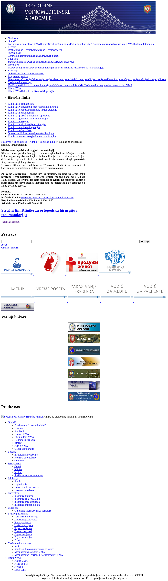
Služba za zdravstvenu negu (44, 55)
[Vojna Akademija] (84, 377)
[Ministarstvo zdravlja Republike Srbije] (84, 365)
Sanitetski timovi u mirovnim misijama (33, 85)
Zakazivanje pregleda (43, 79)
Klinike (18, 55)
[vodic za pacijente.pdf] (150, 301)
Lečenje (12, 47)
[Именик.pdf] (17, 301)
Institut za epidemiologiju (40, 67)
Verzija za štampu (10, 221)
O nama (44, 44)
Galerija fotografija (144, 44)
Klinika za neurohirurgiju (21, 112)
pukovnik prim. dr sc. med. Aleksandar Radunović (47, 197)
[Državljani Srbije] (84, 301)
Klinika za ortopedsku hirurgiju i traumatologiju (32, 109)
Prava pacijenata (62, 79)
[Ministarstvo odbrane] (84, 330)
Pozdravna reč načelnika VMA (24, 44)
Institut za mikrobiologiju (91, 67)
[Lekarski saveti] (17, 309)
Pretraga (145, 241)
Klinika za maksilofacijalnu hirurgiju (27, 124)
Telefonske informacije (20, 79)
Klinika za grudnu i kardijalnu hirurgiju (28, 118)
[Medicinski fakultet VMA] (84, 400)
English (15, 247)
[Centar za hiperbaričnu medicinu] (115, 274)
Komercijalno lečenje (42, 49)
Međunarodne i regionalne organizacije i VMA (108, 85)
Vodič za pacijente (80, 79)
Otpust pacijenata (133, 79)
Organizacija (21, 61)
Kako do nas (27, 91)
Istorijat (117, 44)
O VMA (12, 41)
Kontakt (38, 91)
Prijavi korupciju (150, 79)
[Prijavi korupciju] (17, 274)
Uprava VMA (65, 44)
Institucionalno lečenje (19, 49)
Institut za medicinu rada (65, 67)
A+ (3, 244)
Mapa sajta (48, 91)
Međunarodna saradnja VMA (68, 85)
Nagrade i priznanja (103, 44)
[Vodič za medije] (117, 301)
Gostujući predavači (63, 61)
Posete (162, 79)
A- (6, 244)
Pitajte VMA (14, 88)
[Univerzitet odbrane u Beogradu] (84, 353)
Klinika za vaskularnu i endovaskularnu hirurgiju (33, 106)
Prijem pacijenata (98, 79)
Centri (11, 55)
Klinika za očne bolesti (20, 130)
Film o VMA (127, 44)
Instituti (26, 55)
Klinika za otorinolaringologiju (24, 127)
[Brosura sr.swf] (84, 388)
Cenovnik (58, 49)
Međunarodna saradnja (20, 82)
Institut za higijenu (17, 67)
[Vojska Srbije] (84, 342)
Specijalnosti (14, 52)
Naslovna (13, 38)
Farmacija (13, 70)
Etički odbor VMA (83, 44)
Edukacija (13, 58)
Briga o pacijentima (18, 76)
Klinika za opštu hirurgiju (21, 103)
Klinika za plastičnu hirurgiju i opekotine (29, 115)
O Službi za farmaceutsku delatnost (26, 73)
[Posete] (51, 301)
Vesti (10, 85)
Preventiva (13, 64)
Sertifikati (53, 44)
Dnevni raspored (115, 79)
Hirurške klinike (48, 141)
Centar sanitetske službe (40, 61)
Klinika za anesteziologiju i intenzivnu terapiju (32, 136)
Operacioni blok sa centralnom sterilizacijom (31, 133)
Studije (11, 61)
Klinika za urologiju (18, 121)
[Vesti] (50, 274)
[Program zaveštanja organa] (82, 274)
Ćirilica (5, 247)
